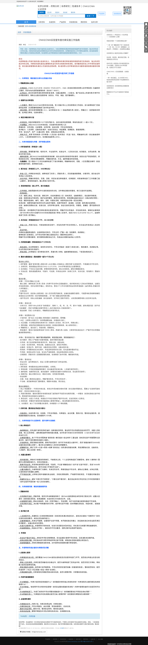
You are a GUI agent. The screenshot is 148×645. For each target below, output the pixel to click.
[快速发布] (146, 27)
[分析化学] (146, 35)
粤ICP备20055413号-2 (87, 641)
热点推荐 (109, 30)
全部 (19, 32)
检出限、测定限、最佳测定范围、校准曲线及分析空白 (118, 58)
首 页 (26, 22)
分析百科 (41, 22)
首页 (26, 26)
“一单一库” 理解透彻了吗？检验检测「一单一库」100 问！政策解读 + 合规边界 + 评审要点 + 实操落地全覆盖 (118, 47)
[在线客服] (146, 24)
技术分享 (94, 22)
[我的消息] (146, 39)
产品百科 (101, 13)
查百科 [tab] (41, 12)
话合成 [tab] (65, 12)
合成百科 (52, 22)
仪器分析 (93, 639)
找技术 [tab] (57, 12)
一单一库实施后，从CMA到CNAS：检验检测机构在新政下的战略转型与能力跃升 (118, 80)
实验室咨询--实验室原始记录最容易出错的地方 (118, 87)
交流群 (62, 628)
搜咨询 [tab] (73, 12)
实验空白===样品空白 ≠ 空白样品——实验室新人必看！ (117, 36)
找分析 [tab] (49, 12)
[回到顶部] (146, 50)
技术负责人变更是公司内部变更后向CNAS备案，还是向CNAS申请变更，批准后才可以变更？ (118, 65)
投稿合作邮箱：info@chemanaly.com (33, 632)
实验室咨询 (117, 13)
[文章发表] (146, 43)
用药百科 (84, 22)
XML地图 (100, 639)
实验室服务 (27, 32)
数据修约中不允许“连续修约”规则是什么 (118, 93)
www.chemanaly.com (74, 641)
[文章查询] (146, 31)
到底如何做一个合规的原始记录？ (117, 41)
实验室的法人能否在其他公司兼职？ (118, 53)
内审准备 (32, 616)
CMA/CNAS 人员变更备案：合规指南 (118, 72)
